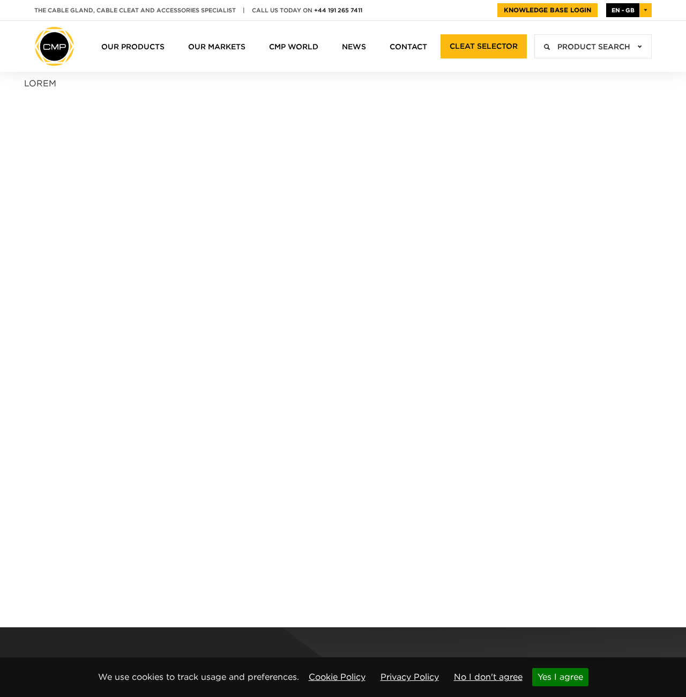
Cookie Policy (337, 677)
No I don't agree (488, 677)
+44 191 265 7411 (338, 10)
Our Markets (216, 46)
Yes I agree (560, 677)
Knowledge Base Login (547, 10)
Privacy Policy (410, 677)
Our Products (133, 46)
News (354, 46)
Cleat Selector (484, 46)
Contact (408, 46)
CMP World (293, 46)
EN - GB (623, 10)
